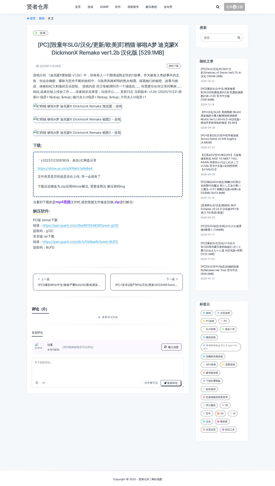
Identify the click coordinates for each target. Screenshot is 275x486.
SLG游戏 (211, 329)
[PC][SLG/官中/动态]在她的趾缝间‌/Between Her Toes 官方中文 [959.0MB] (220, 270)
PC (225, 320)
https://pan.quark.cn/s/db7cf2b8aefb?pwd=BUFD (80, 242)
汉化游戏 (225, 312)
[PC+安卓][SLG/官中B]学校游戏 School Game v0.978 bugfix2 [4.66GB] (219, 139)
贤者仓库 (144, 479)
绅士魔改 (211, 405)
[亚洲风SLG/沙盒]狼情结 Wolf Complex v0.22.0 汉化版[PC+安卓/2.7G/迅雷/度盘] (220, 209)
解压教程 (151, 6)
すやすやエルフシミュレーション (220, 347)
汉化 (208, 421)
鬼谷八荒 (230, 329)
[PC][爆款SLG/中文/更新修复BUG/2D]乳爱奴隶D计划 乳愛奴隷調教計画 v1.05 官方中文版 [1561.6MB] (222, 94)
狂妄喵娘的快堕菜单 (217, 397)
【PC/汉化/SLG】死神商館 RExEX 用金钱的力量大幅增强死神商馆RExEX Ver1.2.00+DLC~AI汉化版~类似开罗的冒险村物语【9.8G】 (221, 117)
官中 (208, 413)
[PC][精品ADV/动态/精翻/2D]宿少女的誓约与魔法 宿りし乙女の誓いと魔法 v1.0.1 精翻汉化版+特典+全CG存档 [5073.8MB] (221, 187)
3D (222, 413)
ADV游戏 (211, 364)
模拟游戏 (211, 337)
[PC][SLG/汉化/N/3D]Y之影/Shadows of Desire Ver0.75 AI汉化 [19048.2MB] (221, 72)
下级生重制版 (213, 380)
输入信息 (173, 347)
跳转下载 (174, 65)
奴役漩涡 (211, 389)
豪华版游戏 (212, 372)
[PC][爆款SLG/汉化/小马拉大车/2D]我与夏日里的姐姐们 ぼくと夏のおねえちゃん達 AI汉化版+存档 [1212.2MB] (221, 249)
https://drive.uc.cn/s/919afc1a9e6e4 (65, 168)
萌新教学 (133, 6)
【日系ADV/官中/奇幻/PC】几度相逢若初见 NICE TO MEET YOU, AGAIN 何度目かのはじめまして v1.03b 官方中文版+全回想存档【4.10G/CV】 (221, 162)
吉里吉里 (211, 429)
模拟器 (223, 421)
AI (234, 413)
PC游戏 (210, 320)
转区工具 (230, 429)
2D (226, 405)
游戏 (90, 6)
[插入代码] (44, 382)
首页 (78, 6)
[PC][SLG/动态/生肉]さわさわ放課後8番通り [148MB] (221, 228)
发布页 (168, 6)
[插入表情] (36, 382)
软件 (118, 6)
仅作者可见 (151, 382)
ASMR (104, 6)
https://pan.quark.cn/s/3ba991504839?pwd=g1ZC (81, 225)
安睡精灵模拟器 (214, 356)
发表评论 (172, 382)
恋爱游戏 (230, 364)
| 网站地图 (155, 479)
